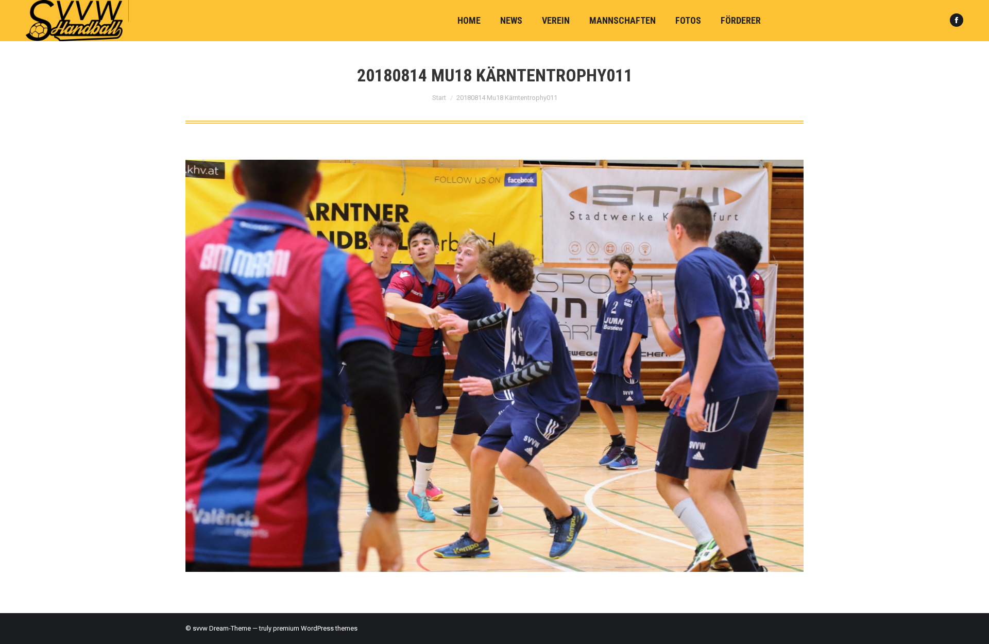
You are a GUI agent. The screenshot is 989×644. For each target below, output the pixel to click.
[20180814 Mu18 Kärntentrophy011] (494, 366)
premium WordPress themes (315, 628)
